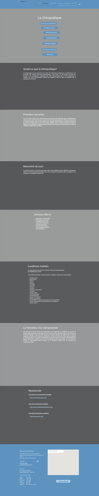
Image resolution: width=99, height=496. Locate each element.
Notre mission (74, 3)
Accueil (39, 3)
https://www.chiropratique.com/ (38, 397)
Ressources (50, 54)
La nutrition (60, 3)
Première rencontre (49, 28)
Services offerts (51, 38)
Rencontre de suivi (51, 32)
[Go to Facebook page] (79, 4)
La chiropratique (45, 3)
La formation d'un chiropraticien (49, 49)
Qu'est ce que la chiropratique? (48, 23)
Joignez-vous (74, 5)
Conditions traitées (50, 43)
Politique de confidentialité (63, 481)
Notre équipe (60, 5)
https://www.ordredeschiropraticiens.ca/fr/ (41, 407)
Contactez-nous (68, 5)
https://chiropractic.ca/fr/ (36, 416)
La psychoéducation (66, 3)
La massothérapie (53, 3)
